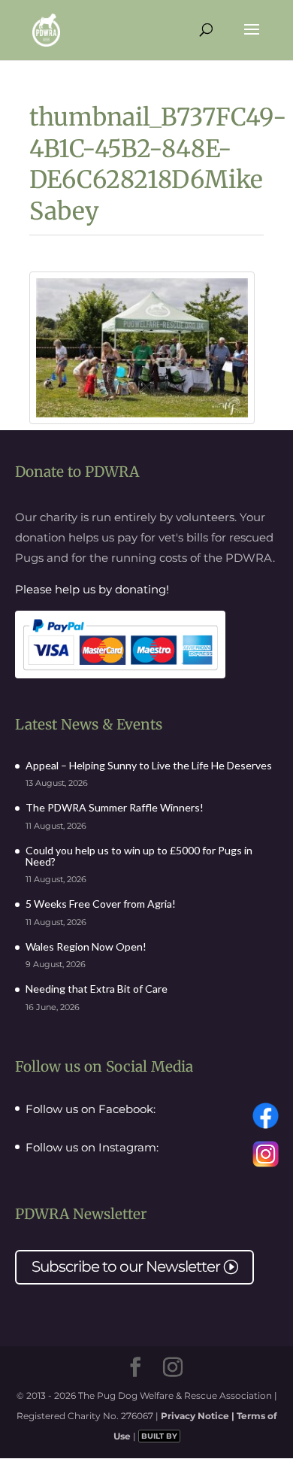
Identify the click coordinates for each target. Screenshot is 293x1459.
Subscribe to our (134, 1266)
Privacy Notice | (199, 1415)
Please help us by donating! (92, 589)
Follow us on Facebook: (91, 1109)
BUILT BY (159, 1436)
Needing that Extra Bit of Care (97, 988)
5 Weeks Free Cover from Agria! (101, 903)
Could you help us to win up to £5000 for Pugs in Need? (139, 856)
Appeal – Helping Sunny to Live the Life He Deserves (149, 765)
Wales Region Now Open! (86, 946)
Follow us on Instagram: (92, 1147)
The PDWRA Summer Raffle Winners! (115, 807)
